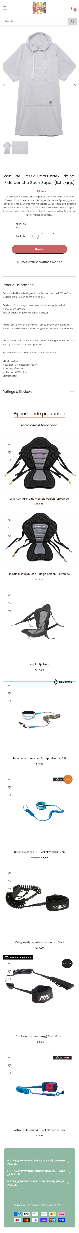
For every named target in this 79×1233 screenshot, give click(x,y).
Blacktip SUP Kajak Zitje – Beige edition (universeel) (39, 574)
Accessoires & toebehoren (39, 425)
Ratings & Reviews (18, 391)
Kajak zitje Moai (39, 664)
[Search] (72, 21)
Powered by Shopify (52, 1204)
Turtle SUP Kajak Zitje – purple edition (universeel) (39, 499)
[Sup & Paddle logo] (39, 8)
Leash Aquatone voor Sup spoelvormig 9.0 (39, 758)
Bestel (39, 249)
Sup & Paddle (30, 1204)
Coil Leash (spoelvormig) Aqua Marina (39, 1036)
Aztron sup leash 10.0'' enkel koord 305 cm (39, 852)
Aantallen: (21, 236)
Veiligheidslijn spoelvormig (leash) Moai (39, 942)
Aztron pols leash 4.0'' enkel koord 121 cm (39, 1130)
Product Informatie (18, 285)
